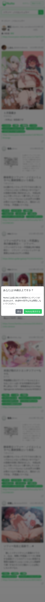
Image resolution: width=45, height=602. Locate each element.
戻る (19, 311)
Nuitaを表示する (32, 311)
